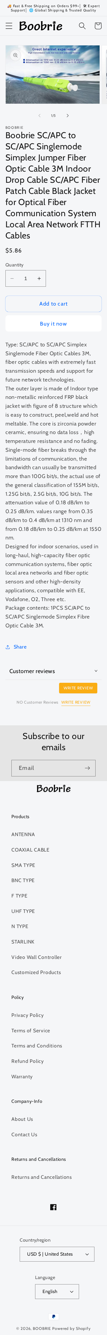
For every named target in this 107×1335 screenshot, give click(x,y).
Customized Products (36, 972)
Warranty (22, 1076)
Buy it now (53, 323)
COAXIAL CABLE (30, 850)
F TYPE (19, 896)
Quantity (14, 265)
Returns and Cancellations (41, 1177)
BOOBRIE (42, 1328)
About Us (22, 1119)
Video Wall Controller (36, 957)
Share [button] (20, 647)
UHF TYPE (23, 911)
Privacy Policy (27, 1015)
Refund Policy (27, 1061)
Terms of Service (30, 1030)
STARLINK (23, 942)
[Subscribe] (87, 768)
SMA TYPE (23, 865)
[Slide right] (67, 115)
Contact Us (24, 1134)
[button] (9, 26)
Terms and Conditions (36, 1046)
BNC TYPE (23, 880)
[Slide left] (39, 115)
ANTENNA (23, 834)
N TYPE (20, 926)
